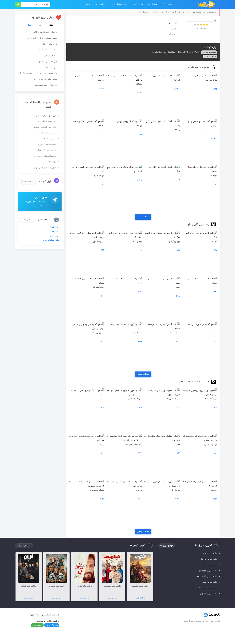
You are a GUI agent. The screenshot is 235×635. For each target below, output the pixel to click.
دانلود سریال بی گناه (208, 559)
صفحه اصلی (196, 12)
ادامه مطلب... (210, 56)
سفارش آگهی (27, 220)
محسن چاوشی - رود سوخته (45, 79)
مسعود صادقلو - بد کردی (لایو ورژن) (42, 38)
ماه (40, 25)
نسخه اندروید (37, 625)
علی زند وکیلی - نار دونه (47, 61)
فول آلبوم (152, 4)
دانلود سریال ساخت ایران (206, 587)
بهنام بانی (54, 236)
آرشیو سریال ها (166, 545)
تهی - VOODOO (50, 67)
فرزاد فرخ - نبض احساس (46, 115)
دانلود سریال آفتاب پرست (206, 576)
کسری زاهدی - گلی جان (46, 121)
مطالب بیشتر (143, 216)
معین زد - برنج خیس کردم (45, 167)
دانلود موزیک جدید (51, 240)
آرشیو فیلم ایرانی (24, 545)
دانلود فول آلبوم (178, 12)
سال (29, 25)
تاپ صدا (206, 4)
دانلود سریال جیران (209, 553)
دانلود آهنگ (167, 4)
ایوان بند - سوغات (48, 162)
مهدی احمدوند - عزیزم (47, 144)
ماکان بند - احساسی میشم (45, 127)
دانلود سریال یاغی (209, 582)
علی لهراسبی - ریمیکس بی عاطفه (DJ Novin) (38, 73)
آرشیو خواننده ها (28, 181)
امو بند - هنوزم (50, 138)
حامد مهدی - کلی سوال (46, 150)
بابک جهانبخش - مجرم (48, 50)
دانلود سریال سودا (209, 564)
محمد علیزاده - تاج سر (46, 133)
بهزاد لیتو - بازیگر (50, 55)
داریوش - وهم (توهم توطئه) (45, 32)
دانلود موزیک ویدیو (118, 4)
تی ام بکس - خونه (49, 44)
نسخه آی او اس (52, 625)
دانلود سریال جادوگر (208, 593)
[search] (18, 4)
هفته (51, 25)
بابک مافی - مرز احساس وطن (45, 85)
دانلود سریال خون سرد (207, 570)
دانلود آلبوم (138, 4)
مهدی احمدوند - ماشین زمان (44, 156)
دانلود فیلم (100, 4)
